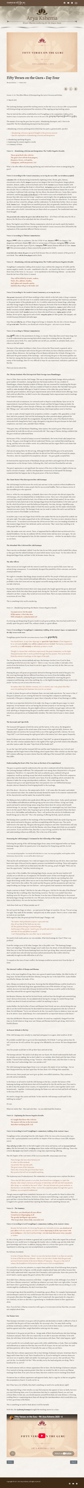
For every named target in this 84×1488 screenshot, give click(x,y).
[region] (42, 18)
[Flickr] (72, 3)
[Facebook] (64, 3)
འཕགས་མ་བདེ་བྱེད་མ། (16, 3)
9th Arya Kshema (11, 82)
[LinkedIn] (75, 89)
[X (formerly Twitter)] (70, 89)
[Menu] (76, 3)
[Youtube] (68, 3)
